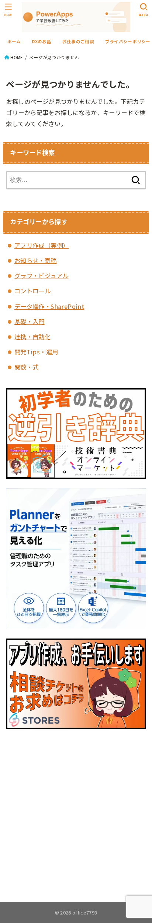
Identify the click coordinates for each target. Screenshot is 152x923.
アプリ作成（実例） (41, 245)
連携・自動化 (32, 336)
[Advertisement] (76, 812)
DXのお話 (41, 41)
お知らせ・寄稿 (35, 260)
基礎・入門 (29, 321)
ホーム (14, 41)
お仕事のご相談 (78, 41)
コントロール (32, 290)
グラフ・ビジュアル (41, 275)
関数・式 (26, 367)
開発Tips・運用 (36, 351)
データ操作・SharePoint (49, 306)
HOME (16, 57)
